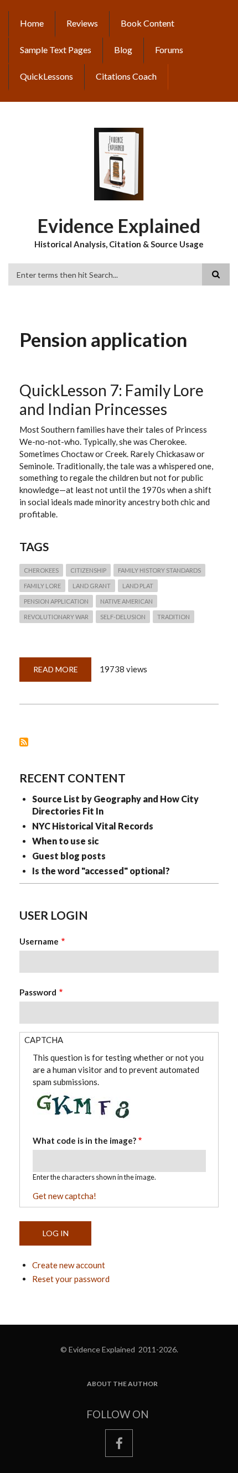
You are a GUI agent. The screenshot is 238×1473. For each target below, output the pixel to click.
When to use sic (65, 841)
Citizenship (88, 570)
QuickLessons (46, 76)
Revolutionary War (56, 616)
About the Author (122, 1384)
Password (37, 992)
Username (39, 941)
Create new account (68, 1265)
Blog (123, 49)
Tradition (173, 616)
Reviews (82, 23)
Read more (62, 673)
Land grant (92, 585)
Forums (169, 49)
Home (32, 23)
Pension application (56, 601)
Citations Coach (126, 76)
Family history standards (159, 570)
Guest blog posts (69, 855)
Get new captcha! (64, 1196)
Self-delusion (123, 616)
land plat (137, 585)
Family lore (42, 585)
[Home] (119, 163)
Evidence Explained (119, 225)
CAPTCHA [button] (43, 1040)
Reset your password (71, 1279)
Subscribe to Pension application (23, 742)
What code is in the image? (84, 1140)
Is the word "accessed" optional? (101, 870)
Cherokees (41, 570)
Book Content (147, 23)
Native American (126, 601)
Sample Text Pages (55, 49)
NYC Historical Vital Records (92, 826)
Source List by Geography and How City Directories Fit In (115, 804)
